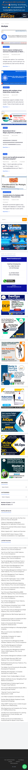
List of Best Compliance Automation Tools (12, 696)
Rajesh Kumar (6, 54)
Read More (6, 66)
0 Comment (5, 138)
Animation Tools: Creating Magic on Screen (13, 676)
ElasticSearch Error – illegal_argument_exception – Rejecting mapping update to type (14, 132)
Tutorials (21, 760)
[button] (24, 766)
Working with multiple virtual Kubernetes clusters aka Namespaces (12, 92)
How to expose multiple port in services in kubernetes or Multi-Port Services (13, 51)
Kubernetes (6, 46)
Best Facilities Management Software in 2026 (13, 655)
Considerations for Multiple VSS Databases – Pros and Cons (13, 196)
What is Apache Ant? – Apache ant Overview (13, 531)
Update (18, 761)
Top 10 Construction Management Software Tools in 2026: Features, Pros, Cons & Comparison (13, 651)
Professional (14, 763)
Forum (10, 761)
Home (2, 23)
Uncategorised (7, 192)
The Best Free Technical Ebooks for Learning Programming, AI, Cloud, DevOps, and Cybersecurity (13, 714)
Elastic (5, 127)
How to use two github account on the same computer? (14, 158)
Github (5, 154)
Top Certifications (9, 760)
